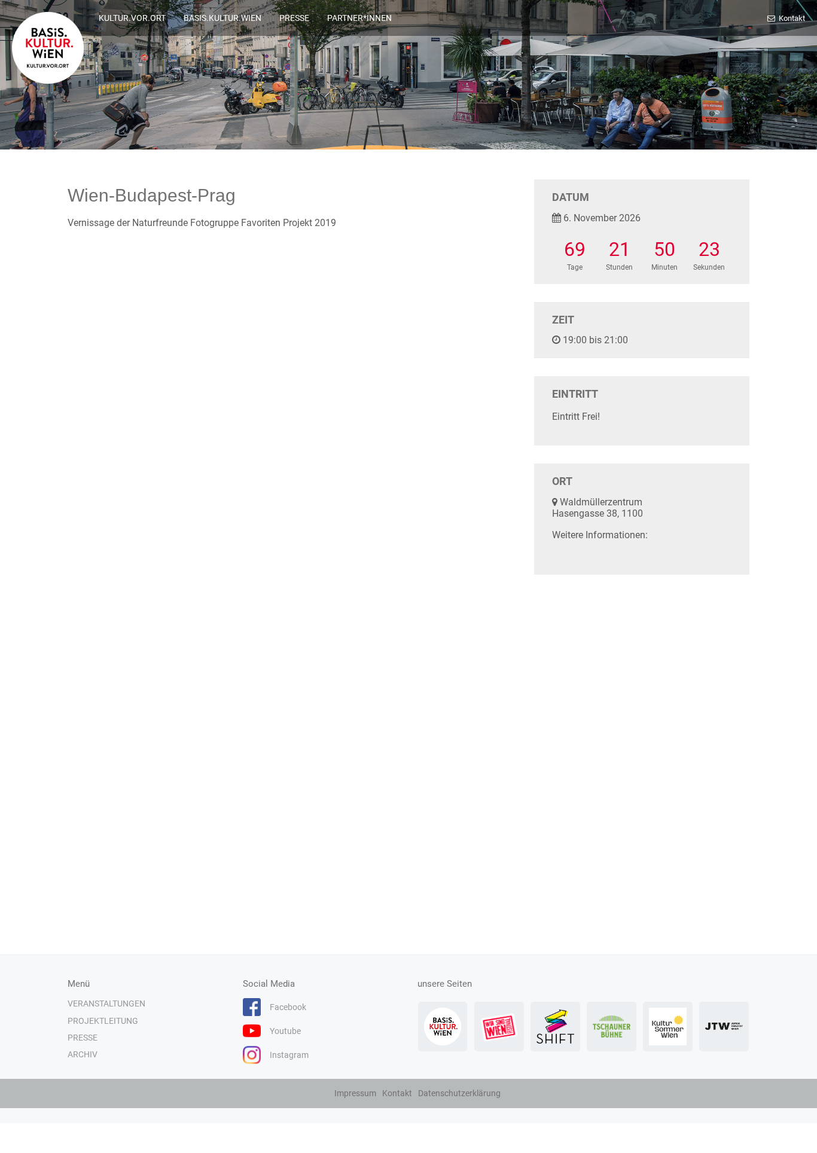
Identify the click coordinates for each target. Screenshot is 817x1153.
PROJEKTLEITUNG (103, 1021)
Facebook (288, 1007)
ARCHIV (82, 1054)
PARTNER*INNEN (359, 18)
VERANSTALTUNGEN (106, 1003)
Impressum (355, 1093)
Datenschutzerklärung (459, 1093)
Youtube (285, 1031)
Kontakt (791, 18)
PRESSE (294, 18)
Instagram (289, 1055)
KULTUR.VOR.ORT (132, 18)
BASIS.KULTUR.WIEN (222, 18)
